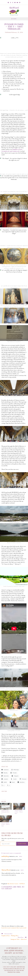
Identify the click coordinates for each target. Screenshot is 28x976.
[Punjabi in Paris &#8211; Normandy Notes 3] (6, 806)
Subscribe (22, 843)
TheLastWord (5, 870)
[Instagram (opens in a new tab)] (13, 2)
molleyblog (5, 856)
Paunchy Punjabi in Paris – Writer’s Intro (5, 824)
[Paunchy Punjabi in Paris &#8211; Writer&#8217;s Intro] (6, 818)
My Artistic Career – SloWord (16, 883)
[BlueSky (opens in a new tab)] (15, 2)
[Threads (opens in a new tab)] (10, 2)
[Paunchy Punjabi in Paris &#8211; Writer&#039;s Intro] (19, 806)
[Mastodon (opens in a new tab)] (20, 2)
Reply (20, 856)
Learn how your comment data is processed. (14, 928)
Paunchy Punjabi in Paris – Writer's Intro (19, 812)
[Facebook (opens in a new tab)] (8, 2)
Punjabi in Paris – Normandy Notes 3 (5, 812)
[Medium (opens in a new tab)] (17, 2)
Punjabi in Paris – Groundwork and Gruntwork (12, 150)
